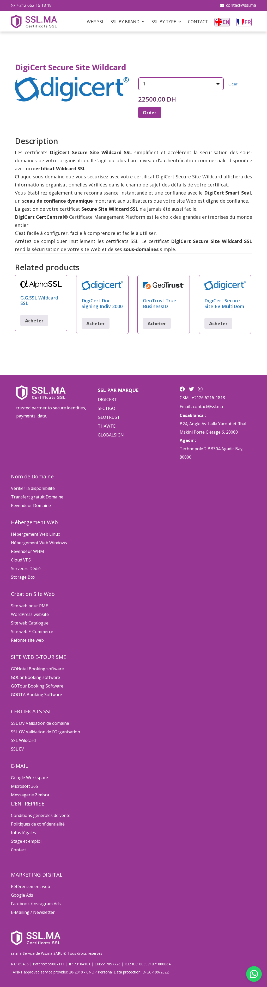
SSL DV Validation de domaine (40, 723)
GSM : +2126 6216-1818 (202, 398)
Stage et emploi (26, 841)
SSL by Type (163, 21)
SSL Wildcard (23, 740)
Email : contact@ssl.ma (201, 406)
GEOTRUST (109, 417)
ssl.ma (16, 953)
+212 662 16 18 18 (34, 5)
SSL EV (17, 749)
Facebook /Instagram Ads (36, 904)
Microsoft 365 (24, 786)
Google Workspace (29, 777)
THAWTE (107, 426)
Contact (198, 21)
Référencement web (30, 886)
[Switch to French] (244, 21)
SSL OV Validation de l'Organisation (45, 732)
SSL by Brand (125, 21)
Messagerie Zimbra (30, 795)
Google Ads (22, 895)
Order (149, 112)
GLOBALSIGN (111, 435)
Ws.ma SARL (51, 953)
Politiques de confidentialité (38, 824)
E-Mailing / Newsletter (33, 912)
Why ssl (95, 21)
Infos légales (23, 832)
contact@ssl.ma (241, 5)
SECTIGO (106, 408)
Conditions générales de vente (40, 815)
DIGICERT (107, 399)
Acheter (34, 320)
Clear (233, 83)
